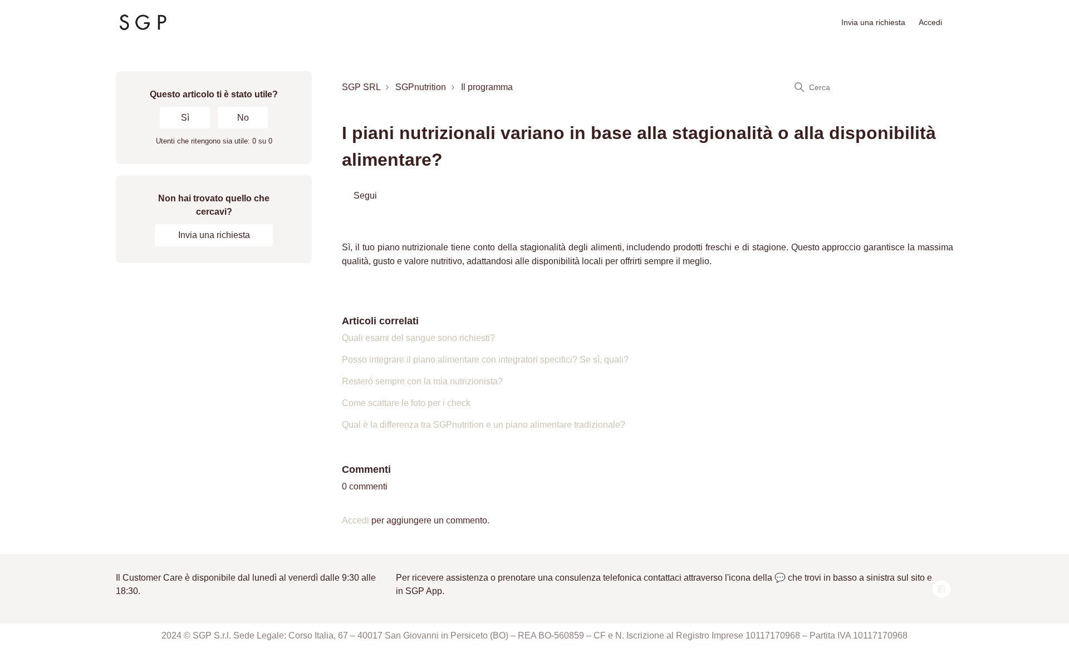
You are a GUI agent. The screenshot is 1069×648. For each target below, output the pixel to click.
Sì (185, 117)
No (243, 117)
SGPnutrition (420, 87)
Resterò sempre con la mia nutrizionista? (422, 381)
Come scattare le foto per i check (406, 403)
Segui (365, 195)
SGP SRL (361, 87)
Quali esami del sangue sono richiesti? (418, 338)
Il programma (487, 87)
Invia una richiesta (873, 22)
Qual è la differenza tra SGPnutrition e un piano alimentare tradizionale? (483, 424)
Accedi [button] (930, 22)
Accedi (355, 520)
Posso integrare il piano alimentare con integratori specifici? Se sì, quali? (485, 359)
